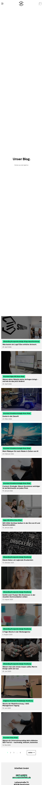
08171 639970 (21, 775)
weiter (30, 753)
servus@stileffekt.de (21, 777)
